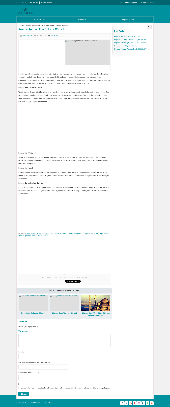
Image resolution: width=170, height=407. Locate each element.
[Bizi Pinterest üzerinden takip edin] (135, 403)
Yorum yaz (54, 36)
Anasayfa (21, 25)
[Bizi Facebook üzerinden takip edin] (122, 403)
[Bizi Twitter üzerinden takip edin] (126, 403)
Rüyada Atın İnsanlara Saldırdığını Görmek (130, 40)
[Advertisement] (37, 55)
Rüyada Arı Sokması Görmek (33, 313)
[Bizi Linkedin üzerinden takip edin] (143, 403)
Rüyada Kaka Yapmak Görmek (64, 313)
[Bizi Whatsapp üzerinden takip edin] (147, 403)
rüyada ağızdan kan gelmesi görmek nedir (43, 234)
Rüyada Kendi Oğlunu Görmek (126, 46)
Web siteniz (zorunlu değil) (28, 373)
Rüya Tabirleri (32, 25)
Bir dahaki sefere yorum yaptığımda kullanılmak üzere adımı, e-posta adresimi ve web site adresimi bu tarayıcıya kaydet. (64, 388)
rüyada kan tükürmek (40, 236)
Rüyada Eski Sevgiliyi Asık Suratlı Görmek (130, 43)
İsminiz (21, 352)
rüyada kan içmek (91, 234)
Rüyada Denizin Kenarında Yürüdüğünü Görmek (132, 49)
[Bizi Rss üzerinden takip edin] (152, 403)
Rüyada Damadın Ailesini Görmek (127, 36)
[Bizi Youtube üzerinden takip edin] (130, 403)
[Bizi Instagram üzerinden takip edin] (139, 403)
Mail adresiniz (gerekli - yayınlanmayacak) (34, 362)
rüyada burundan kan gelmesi (71, 234)
